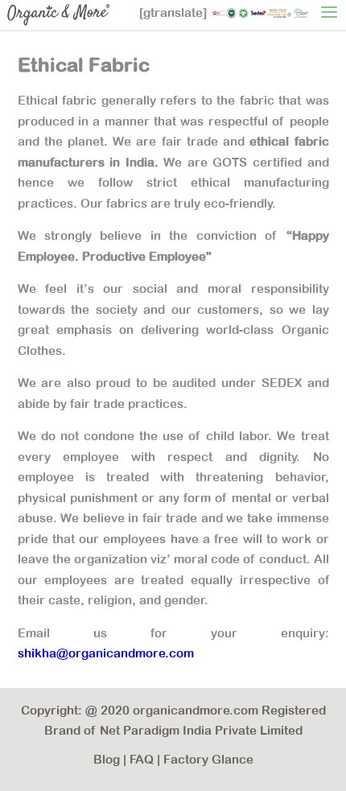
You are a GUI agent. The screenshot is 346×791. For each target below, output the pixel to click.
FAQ (142, 759)
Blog (106, 759)
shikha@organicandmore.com (106, 653)
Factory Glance (208, 759)
